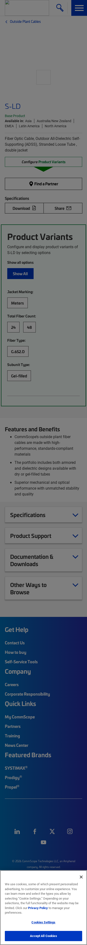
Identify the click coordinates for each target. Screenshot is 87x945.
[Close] (81, 877)
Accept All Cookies (43, 936)
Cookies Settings (43, 922)
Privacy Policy (38, 908)
